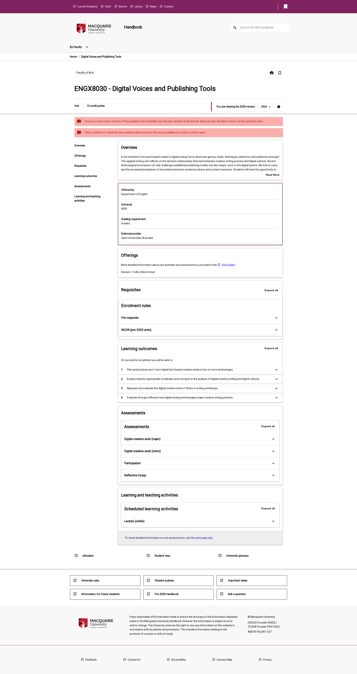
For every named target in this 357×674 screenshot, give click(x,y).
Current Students (87, 6)
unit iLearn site (204, 537)
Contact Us (134, 659)
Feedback (91, 659)
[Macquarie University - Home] (94, 29)
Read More (272, 175)
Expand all (271, 290)
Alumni (123, 6)
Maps (153, 6)
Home (73, 56)
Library (139, 6)
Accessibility (178, 659)
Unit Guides (228, 264)
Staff (108, 6)
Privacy (267, 659)
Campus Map (224, 659)
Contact (168, 6)
